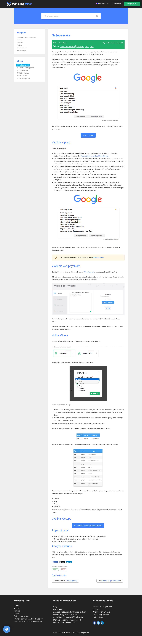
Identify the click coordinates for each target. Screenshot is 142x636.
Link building (98, 617)
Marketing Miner (70, 633)
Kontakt (17, 608)
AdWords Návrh (98, 257)
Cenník (17, 614)
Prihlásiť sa (117, 4)
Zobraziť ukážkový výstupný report (89, 526)
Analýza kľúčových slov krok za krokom (69, 612)
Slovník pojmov (22, 48)
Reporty (19, 40)
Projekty (19, 45)
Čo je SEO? (58, 609)
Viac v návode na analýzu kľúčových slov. (95, 156)
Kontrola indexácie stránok (64, 622)
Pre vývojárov (21, 50)
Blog (55, 607)
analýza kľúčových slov (68, 46)
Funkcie (17, 611)
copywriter (80, 46)
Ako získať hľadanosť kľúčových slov (68, 617)
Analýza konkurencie (101, 612)
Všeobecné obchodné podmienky (28, 621)
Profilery (20, 43)
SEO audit (97, 609)
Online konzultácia (21, 616)
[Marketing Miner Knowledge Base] (19, 4)
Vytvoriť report (88, 135)
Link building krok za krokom (65, 615)
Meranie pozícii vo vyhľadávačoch (67, 620)
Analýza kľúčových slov (102, 607)
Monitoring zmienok (101, 615)
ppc (87, 46)
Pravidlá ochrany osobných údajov (28, 619)
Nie (64, 570)
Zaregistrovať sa (132, 4)
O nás (16, 606)
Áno (56, 570)
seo (92, 46)
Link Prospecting (71, 581)
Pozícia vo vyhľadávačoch (111, 581)
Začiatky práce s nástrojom (26, 37)
